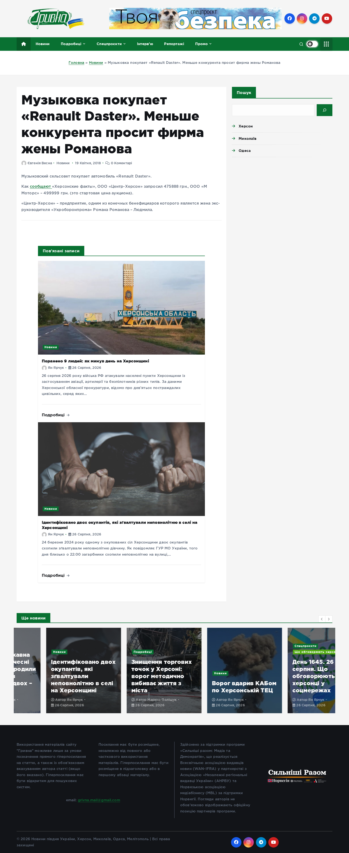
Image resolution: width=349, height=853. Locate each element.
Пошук (244, 92)
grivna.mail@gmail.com (99, 800)
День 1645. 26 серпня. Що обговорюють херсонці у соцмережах (284, 676)
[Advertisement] (282, 197)
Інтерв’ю (145, 44)
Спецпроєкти (109, 44)
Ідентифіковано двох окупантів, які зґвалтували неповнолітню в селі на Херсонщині (53, 676)
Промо (201, 44)
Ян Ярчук (56, 367)
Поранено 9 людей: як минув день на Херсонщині (95, 361)
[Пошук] (324, 110)
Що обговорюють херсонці (288, 651)
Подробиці (71, 44)
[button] (321, 619)
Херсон (246, 126)
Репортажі (174, 44)
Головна (76, 62)
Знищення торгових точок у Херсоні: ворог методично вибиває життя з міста (132, 676)
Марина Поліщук (132, 699)
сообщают (41, 186)
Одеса (245, 151)
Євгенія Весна (40, 163)
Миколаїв (247, 138)
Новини (43, 44)
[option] (54, 670)
